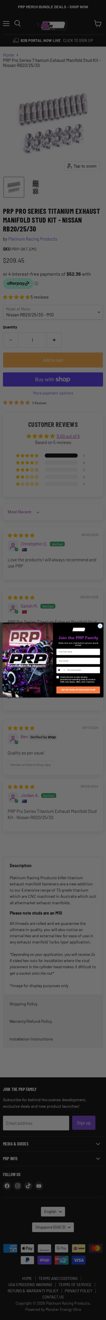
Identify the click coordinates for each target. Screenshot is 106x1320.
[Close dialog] (100, 626)
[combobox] (61, 670)
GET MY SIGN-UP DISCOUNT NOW (78, 690)
